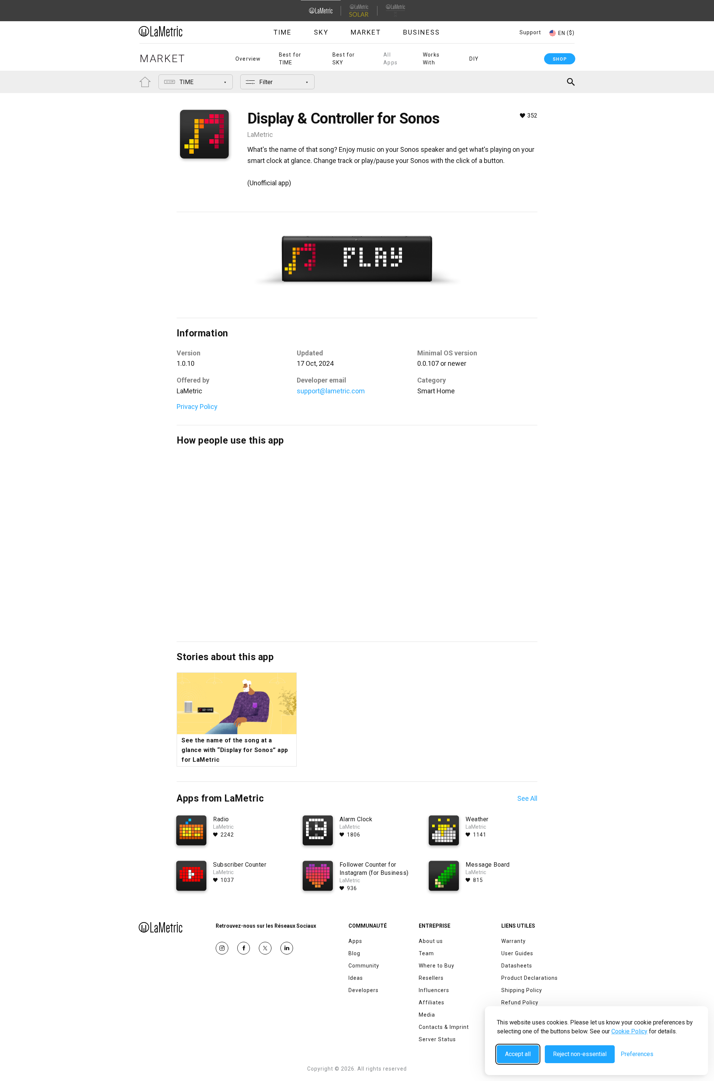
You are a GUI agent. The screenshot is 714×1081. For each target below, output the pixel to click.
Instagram (222, 948)
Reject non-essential (580, 1054)
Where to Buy (436, 966)
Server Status (437, 1039)
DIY (474, 59)
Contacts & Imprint (444, 1027)
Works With (431, 58)
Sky (321, 32)
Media (427, 1015)
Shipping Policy (521, 990)
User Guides (517, 953)
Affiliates (431, 1002)
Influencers (434, 990)
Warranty (513, 941)
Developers (363, 990)
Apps (355, 941)
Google (286, 948)
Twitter (265, 948)
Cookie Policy (629, 1031)
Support (530, 32)
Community (363, 966)
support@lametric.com (331, 391)
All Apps (390, 58)
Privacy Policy (197, 406)
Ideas (355, 978)
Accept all (518, 1054)
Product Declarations (529, 978)
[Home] (181, 31)
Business (421, 32)
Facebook (243, 948)
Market (366, 32)
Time (282, 32)
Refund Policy (519, 1002)
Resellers (431, 978)
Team (426, 953)
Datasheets (516, 966)
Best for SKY (343, 58)
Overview (248, 59)
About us (431, 941)
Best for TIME (290, 58)
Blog (354, 953)
